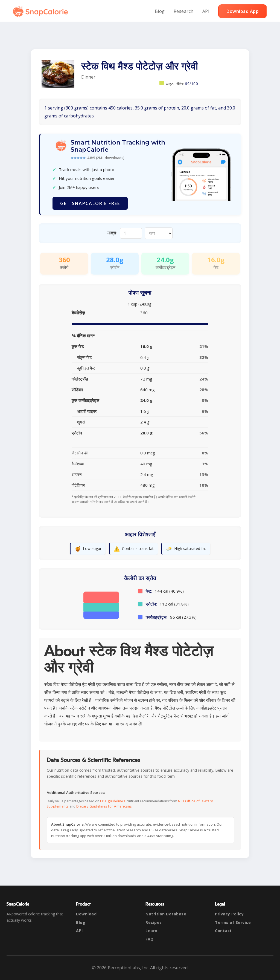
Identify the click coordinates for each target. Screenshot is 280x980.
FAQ (149, 939)
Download (86, 913)
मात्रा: (112, 233)
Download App (242, 11)
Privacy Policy (229, 913)
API (206, 11)
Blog (160, 11)
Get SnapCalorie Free (90, 203)
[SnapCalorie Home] (41, 11)
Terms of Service (233, 922)
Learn (151, 930)
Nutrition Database (165, 913)
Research (184, 11)
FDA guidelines (112, 801)
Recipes (153, 922)
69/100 (191, 83)
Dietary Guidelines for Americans (104, 806)
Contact (223, 930)
